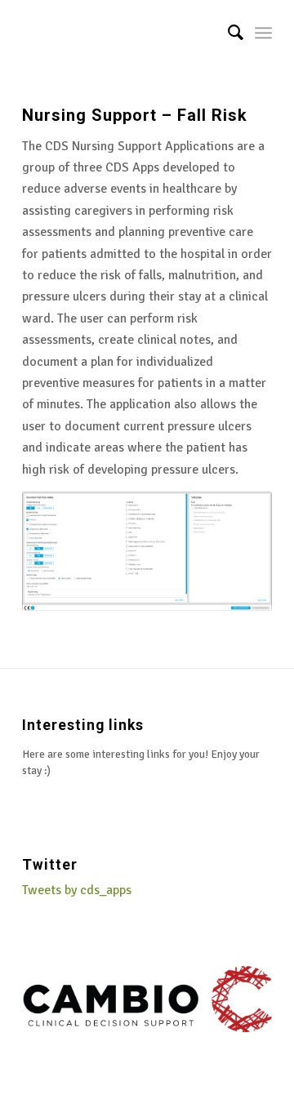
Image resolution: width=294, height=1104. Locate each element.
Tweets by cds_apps (76, 890)
